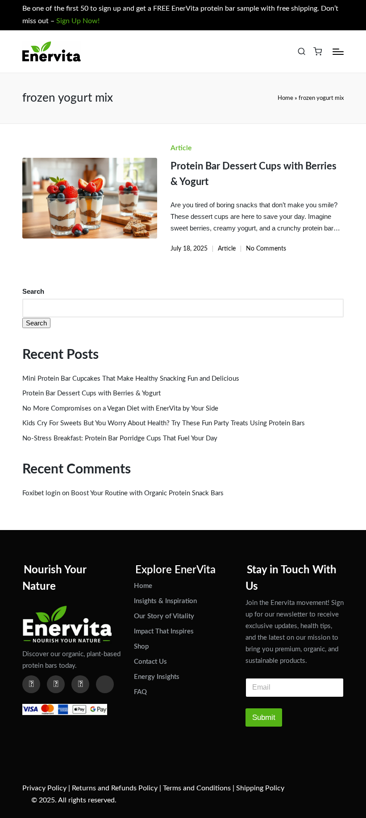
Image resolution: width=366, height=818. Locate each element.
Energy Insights (156, 677)
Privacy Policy (44, 788)
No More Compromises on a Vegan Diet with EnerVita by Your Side (120, 408)
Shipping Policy (260, 788)
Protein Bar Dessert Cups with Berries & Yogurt (91, 393)
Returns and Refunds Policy (115, 788)
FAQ (140, 692)
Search (33, 291)
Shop (141, 646)
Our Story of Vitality (164, 616)
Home (285, 98)
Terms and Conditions (197, 788)
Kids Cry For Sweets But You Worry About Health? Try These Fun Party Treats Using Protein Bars (163, 423)
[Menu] (338, 52)
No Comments (266, 249)
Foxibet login (41, 493)
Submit (263, 717)
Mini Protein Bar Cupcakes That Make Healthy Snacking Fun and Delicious (130, 378)
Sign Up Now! (78, 21)
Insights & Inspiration (165, 601)
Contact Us (150, 661)
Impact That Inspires (164, 631)
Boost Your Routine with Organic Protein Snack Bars (147, 493)
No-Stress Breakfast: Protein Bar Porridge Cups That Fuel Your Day (119, 438)
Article (181, 148)
